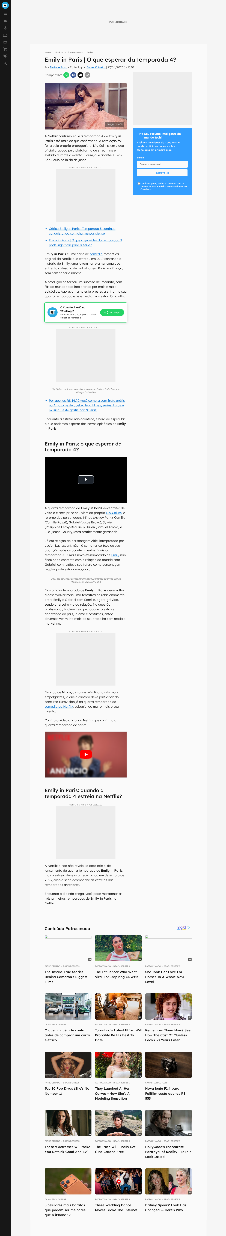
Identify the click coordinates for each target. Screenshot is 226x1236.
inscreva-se (162, 172)
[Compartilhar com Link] (87, 75)
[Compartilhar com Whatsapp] (66, 75)
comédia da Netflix (59, 706)
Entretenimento (75, 52)
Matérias (59, 52)
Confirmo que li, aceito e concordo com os (164, 186)
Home (48, 52)
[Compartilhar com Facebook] (73, 75)
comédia (96, 254)
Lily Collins (114, 513)
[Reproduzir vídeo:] (86, 755)
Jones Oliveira (96, 67)
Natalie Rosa (58, 67)
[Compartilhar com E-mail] (80, 75)
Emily (115, 555)
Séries (90, 52)
